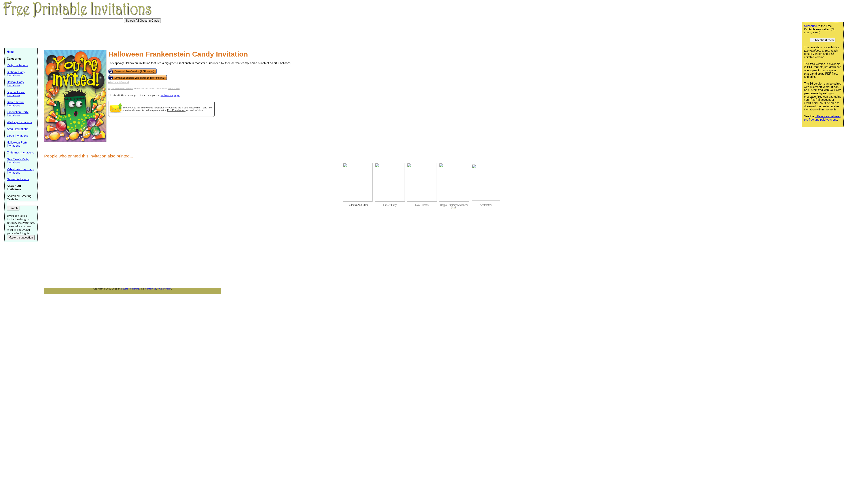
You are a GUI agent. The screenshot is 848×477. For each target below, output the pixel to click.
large (177, 95)
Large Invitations (17, 135)
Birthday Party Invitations (16, 73)
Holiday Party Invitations (15, 83)
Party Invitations (17, 65)
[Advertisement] (84, 35)
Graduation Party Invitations (17, 113)
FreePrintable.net (176, 110)
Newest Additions (18, 179)
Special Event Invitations (16, 94)
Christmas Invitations (20, 152)
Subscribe (128, 107)
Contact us (150, 289)
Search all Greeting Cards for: (19, 197)
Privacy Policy (164, 289)
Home (10, 51)
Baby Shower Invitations (15, 103)
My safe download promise (120, 88)
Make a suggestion (21, 237)
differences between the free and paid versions (822, 118)
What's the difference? (118, 82)
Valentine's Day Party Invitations (20, 171)
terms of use (174, 88)
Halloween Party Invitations (17, 144)
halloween (167, 95)
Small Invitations (17, 129)
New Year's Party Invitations (18, 161)
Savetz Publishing (130, 289)
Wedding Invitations (19, 122)
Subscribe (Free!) (823, 40)
